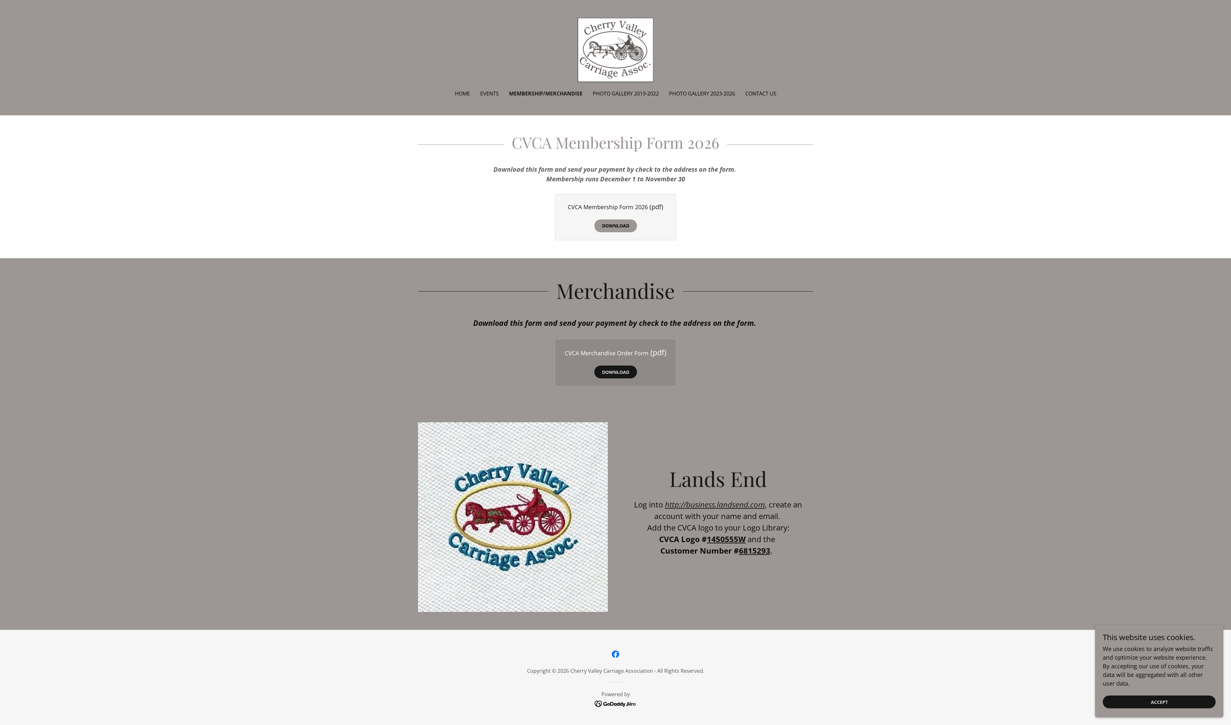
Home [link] (462, 93)
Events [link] (489, 93)
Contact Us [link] (760, 93)
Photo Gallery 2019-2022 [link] (626, 93)
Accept (1159, 702)
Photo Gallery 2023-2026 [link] (702, 93)
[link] (616, 49)
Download (615, 226)
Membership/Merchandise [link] (545, 93)
